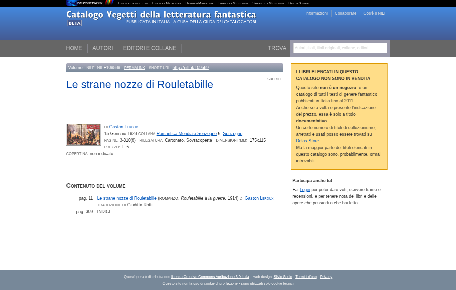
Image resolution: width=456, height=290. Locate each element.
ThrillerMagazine (233, 3)
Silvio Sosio (283, 277)
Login (305, 189)
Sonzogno (232, 133)
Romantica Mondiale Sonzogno (187, 133)
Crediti (274, 79)
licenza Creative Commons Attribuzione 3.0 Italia (210, 277)
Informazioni (316, 13)
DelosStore (298, 3)
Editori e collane (150, 48)
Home (74, 48)
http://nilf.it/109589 (191, 67)
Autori (102, 48)
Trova (277, 48)
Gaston (123, 126)
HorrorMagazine (200, 3)
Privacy (326, 277)
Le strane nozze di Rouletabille (127, 198)
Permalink (134, 68)
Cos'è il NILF (375, 13)
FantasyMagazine (167, 3)
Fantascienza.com (133, 3)
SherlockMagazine (268, 3)
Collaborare (346, 13)
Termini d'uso (306, 277)
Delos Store (307, 140)
